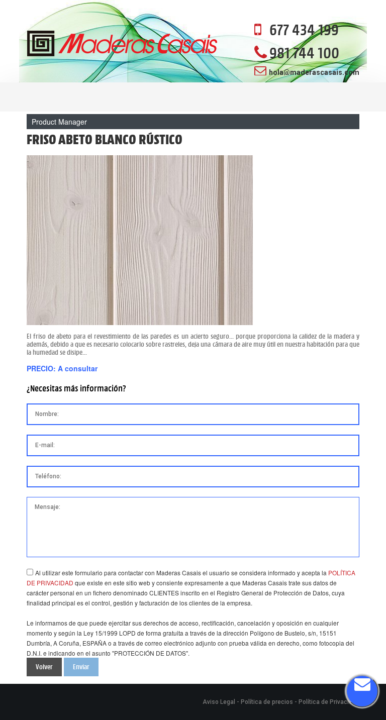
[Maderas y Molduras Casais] (122, 44)
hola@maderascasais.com (314, 72)
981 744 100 (304, 52)
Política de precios (267, 701)
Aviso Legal (219, 701)
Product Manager (59, 122)
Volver (44, 667)
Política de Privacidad (329, 701)
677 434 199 (304, 29)
